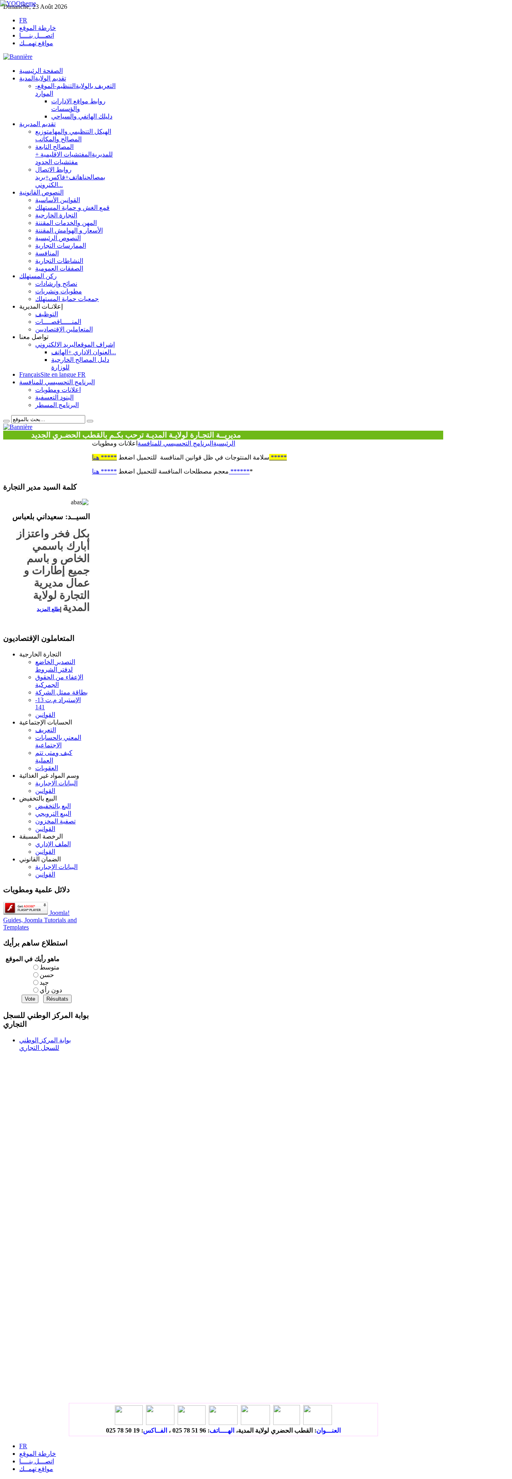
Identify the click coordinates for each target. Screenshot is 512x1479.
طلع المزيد (48, 609)
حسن (47, 974)
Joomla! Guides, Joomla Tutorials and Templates (40, 920)
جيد (44, 982)
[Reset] (90, 421)
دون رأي (51, 990)
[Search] (6, 421)
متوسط (50, 967)
